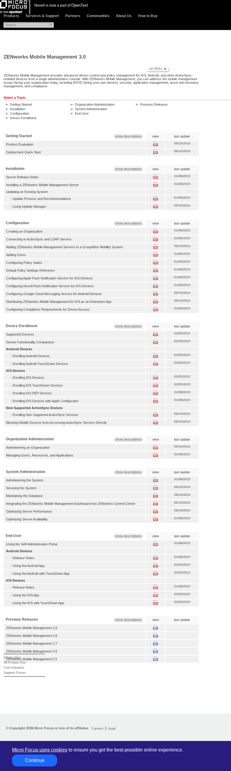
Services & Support (42, 16)
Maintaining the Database (24, 496)
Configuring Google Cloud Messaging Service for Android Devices (54, 294)
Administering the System (24, 480)
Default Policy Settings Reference (30, 270)
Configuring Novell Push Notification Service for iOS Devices (50, 286)
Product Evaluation (19, 144)
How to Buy (148, 16)
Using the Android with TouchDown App (41, 573)
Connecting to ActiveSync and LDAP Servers (39, 239)
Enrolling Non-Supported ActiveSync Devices (45, 415)
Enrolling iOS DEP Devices (32, 393)
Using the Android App (29, 566)
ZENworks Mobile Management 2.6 (31, 651)
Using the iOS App (26, 595)
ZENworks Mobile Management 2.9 (31, 628)
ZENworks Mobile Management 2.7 (31, 643)
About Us (124, 16)
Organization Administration (95, 104)
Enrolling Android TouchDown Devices (40, 364)
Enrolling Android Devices (31, 356)
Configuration (19, 113)
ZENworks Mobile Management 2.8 (31, 635)
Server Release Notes (22, 177)
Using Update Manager (29, 206)
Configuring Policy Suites (24, 262)
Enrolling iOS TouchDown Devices (38, 385)
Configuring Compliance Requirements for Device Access (48, 309)
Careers (97, 728)
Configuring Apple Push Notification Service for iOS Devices (49, 278)
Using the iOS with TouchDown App (38, 603)
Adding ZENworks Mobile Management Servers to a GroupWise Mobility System (64, 247)
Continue (35, 760)
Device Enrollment (23, 118)
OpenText (79, 5)
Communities (98, 16)
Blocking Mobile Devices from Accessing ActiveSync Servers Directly (56, 422)
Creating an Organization (24, 231)
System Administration (91, 109)
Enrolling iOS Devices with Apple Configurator (46, 401)
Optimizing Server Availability (27, 519)
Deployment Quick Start (23, 152)
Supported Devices (20, 334)
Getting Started (21, 104)
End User (82, 113)
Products (11, 16)
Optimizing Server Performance (29, 511)
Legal (112, 728)
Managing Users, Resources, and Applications (39, 455)
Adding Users (16, 255)
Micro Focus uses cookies (39, 749)
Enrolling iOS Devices (28, 377)
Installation (17, 109)
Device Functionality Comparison (30, 342)
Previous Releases (154, 104)
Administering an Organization (28, 447)
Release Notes (23, 558)
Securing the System (21, 488)
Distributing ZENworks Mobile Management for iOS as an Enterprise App (58, 301)
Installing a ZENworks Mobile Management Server (42, 185)
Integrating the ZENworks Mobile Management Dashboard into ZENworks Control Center (70, 503)
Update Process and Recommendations (42, 198)
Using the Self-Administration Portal (31, 544)
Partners (72, 16)
